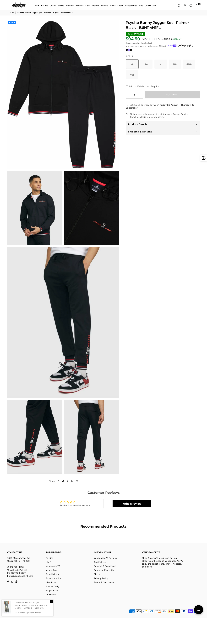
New (37, 5)
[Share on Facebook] (58, 481)
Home (11, 12)
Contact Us (100, 562)
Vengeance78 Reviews (106, 558)
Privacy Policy (101, 578)
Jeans (53, 5)
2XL (189, 64)
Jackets (95, 5)
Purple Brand (52, 590)
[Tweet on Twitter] (63, 481)
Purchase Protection (104, 570)
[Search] (179, 6)
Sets (87, 5)
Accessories (131, 5)
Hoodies (79, 5)
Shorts (61, 5)
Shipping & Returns (140, 131)
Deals (112, 5)
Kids (141, 5)
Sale (12, 22)
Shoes (120, 5)
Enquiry (154, 86)
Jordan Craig (52, 586)
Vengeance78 (53, 566)
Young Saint (52, 570)
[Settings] (185, 6)
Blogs (97, 574)
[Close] (51, 601)
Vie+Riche (51, 582)
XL (175, 64)
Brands (44, 5)
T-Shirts (70, 5)
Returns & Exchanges (105, 566)
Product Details (137, 124)
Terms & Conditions (104, 582)
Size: (129, 56)
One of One (150, 5)
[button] (197, 6)
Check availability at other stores (147, 117)
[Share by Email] (77, 481)
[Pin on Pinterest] (67, 481)
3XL (132, 75)
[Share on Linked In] (72, 481)
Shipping (129, 43)
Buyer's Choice (53, 578)
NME (48, 562)
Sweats (104, 5)
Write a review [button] (132, 503)
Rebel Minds (52, 574)
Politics (49, 558)
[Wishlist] (191, 6)
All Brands (51, 594)
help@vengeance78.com (20, 576)
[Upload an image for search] (203, 158)
